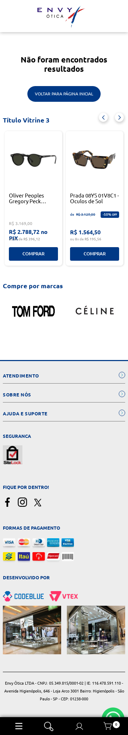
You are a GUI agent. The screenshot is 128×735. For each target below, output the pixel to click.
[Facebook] (7, 503)
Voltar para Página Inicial (64, 93)
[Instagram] (22, 503)
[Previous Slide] (103, 117)
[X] (37, 503)
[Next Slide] (119, 117)
